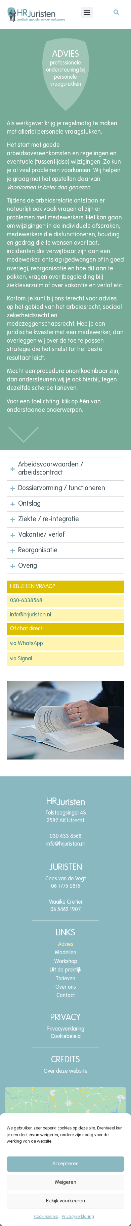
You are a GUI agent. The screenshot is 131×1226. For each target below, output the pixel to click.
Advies (65, 944)
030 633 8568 (66, 836)
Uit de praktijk (65, 970)
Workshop (65, 961)
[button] (87, 12)
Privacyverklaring (78, 1217)
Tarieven (65, 979)
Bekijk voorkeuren (65, 1200)
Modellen (65, 953)
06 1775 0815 (65, 886)
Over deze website (66, 1071)
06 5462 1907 (65, 909)
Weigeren (65, 1182)
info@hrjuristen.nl (30, 615)
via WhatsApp (26, 643)
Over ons (65, 987)
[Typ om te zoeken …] (116, 13)
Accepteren (65, 1163)
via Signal (21, 659)
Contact (65, 995)
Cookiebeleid (46, 1217)
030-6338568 (26, 601)
